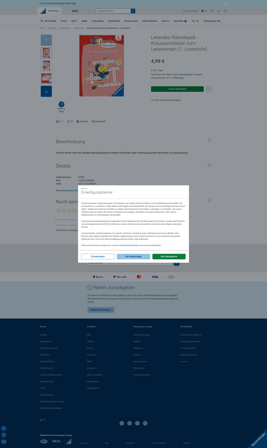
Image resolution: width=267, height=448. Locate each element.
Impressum (156, 245)
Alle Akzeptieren (169, 256)
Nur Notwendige (133, 256)
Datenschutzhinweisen (129, 245)
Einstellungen (98, 256)
